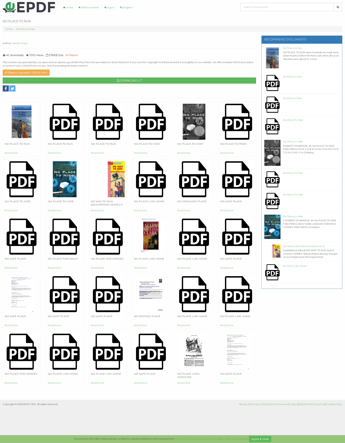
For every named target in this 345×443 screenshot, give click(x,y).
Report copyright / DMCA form (27, 72)
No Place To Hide (293, 119)
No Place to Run (25, 29)
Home (69, 7)
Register (127, 7)
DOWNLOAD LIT (130, 80)
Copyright (295, 404)
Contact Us (318, 404)
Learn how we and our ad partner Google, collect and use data (211, 438)
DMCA (306, 404)
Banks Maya (20, 43)
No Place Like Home (295, 265)
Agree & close (260, 439)
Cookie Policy (334, 404)
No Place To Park (293, 173)
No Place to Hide (293, 141)
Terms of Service (278, 404)
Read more (11, 152)
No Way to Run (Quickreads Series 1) (304, 246)
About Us (244, 404)
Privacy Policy (259, 404)
